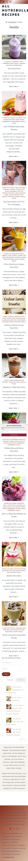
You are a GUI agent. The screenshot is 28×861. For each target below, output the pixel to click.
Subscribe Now (14, 434)
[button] (14, 426)
